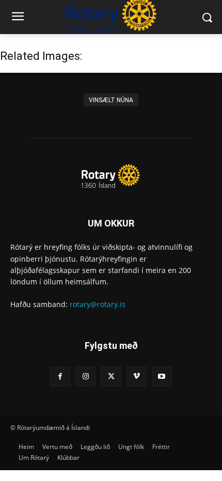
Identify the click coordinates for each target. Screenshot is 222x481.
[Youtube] (162, 376)
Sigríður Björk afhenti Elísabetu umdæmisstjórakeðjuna (111, 115)
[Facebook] (60, 376)
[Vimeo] (136, 376)
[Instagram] (85, 376)
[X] (111, 376)
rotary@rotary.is (97, 304)
